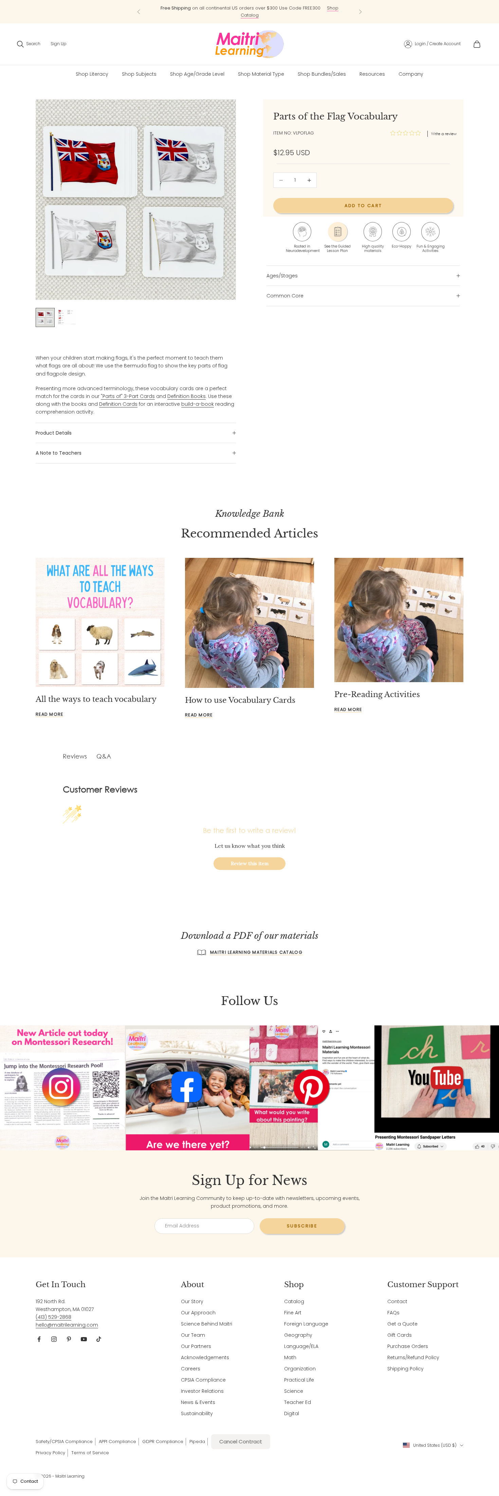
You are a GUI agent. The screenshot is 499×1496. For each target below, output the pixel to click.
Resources (372, 74)
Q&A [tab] (103, 756)
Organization (300, 1368)
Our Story (192, 1301)
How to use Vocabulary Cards (240, 700)
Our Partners (196, 1346)
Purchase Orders (407, 1346)
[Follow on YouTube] (83, 1339)
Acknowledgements (205, 1357)
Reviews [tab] (75, 756)
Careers (190, 1368)
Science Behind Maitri (206, 1323)
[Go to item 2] (66, 316)
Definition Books (186, 396)
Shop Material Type (261, 74)
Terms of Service (90, 1452)
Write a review (444, 133)
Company (411, 74)
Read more (49, 714)
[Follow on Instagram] (54, 1339)
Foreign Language (306, 1323)
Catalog (294, 1301)
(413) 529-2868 (53, 1317)
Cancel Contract (240, 1441)
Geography (298, 1335)
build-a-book (197, 404)
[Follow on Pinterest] (69, 1339)
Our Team (193, 1335)
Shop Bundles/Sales (322, 74)
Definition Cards (118, 404)
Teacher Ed (297, 1402)
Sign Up (59, 44)
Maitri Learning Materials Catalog (256, 952)
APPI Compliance (117, 1441)
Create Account (445, 44)
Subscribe (302, 1226)
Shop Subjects (139, 74)
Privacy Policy (50, 1452)
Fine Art (292, 1312)
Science (293, 1391)
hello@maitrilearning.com (67, 1324)
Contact (397, 1301)
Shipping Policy (405, 1368)
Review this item (250, 863)
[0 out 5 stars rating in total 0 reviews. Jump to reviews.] (407, 133)
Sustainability (197, 1413)
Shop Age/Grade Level (197, 74)
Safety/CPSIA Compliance (64, 1441)
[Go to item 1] (45, 317)
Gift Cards (399, 1335)
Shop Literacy (92, 74)
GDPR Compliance (162, 1441)
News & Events (198, 1402)
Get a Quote (402, 1323)
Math (290, 1357)
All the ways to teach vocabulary (96, 699)
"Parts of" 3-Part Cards (128, 396)
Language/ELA (301, 1346)
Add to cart (363, 205)
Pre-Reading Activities (377, 694)
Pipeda (197, 1441)
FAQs (393, 1312)
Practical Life (299, 1379)
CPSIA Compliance (203, 1379)
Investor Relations (202, 1391)
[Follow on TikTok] (98, 1339)
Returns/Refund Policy (413, 1357)
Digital (291, 1413)
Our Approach (198, 1312)
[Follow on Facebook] (39, 1339)
